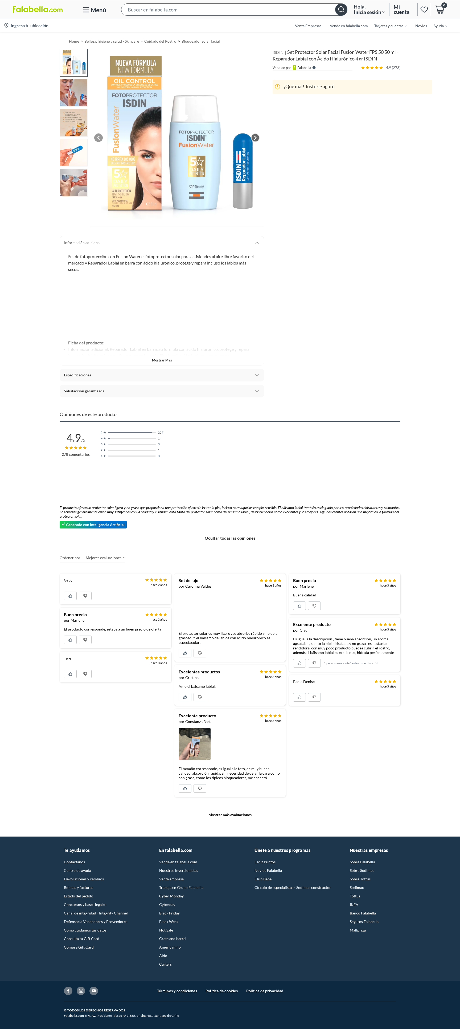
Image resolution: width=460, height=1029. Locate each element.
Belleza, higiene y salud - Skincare (111, 41)
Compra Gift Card (79, 947)
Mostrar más (162, 360)
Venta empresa (171, 879)
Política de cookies (222, 991)
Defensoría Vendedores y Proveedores (95, 921)
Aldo (163, 955)
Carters (165, 964)
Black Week (168, 921)
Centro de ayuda (77, 870)
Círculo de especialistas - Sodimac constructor (292, 887)
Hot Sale (166, 930)
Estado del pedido (78, 896)
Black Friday (169, 913)
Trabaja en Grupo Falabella (181, 887)
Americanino (170, 947)
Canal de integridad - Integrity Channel (96, 913)
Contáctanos (74, 862)
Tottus (355, 896)
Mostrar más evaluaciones (230, 814)
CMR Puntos (265, 862)
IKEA (354, 904)
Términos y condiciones (177, 991)
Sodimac (357, 887)
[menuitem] (387, 25)
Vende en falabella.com (178, 862)
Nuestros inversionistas (178, 870)
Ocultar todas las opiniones (230, 537)
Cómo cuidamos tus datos (85, 930)
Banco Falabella (363, 913)
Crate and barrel (172, 938)
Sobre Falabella (362, 862)
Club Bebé (263, 879)
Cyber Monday (171, 896)
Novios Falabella (268, 870)
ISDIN (278, 52)
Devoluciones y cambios (84, 879)
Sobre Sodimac (362, 870)
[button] (234, 9)
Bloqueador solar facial (201, 41)
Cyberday (167, 904)
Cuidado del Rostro (160, 41)
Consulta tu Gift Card (81, 938)
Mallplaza (358, 930)
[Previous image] (98, 137)
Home (74, 41)
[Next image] (255, 137)
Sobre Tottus (360, 879)
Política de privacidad (264, 991)
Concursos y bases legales (85, 904)
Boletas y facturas (78, 887)
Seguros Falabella (364, 921)
